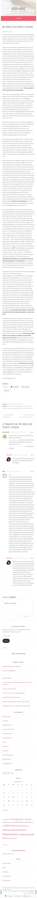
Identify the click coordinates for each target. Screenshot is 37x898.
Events (4, 721)
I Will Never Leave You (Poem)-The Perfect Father (27, 416)
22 (27, 801)
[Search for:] (18, 648)
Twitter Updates (18, 850)
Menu (19, 18)
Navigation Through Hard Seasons (11, 697)
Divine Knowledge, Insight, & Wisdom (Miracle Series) (16, 701)
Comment (26, 616)
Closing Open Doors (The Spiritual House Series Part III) (16, 706)
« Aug (4, 810)
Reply (32, 432)
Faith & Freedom (7, 725)
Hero (25, 406)
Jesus (31, 406)
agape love (9, 406)
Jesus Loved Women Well (9, 689)
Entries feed (6, 872)
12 (13, 797)
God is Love (10, 825)
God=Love (19, 8)
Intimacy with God (11, 829)
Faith (24, 819)
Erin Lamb (9, 455)
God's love (27, 822)
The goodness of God (11, 838)
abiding (4, 819)
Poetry (4, 750)
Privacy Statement (7, 755)
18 (8, 801)
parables (5, 746)
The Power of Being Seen (9, 670)
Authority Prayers (7, 678)
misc (4, 742)
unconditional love (28, 408)
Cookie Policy (31, 891)
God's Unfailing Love (18, 406)
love (6, 408)
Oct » (7, 810)
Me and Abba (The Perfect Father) (8, 416)
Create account (6, 863)
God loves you (21, 826)
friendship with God (10, 822)
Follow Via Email (18, 626)
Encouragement (17, 819)
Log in (4, 867)
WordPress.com (7, 880)
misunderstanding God (13, 408)
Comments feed (7, 876)
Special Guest (6, 759)
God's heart (19, 822)
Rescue (21, 408)
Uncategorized (6, 763)
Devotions (5, 716)
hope (28, 406)
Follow (6, 641)
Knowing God (10, 834)
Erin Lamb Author (18, 653)
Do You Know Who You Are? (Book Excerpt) (14, 693)
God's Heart (20, 404)
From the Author (12, 404)
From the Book (6, 733)
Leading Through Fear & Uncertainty (12, 666)
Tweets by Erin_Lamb (8, 854)
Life (3, 408)
